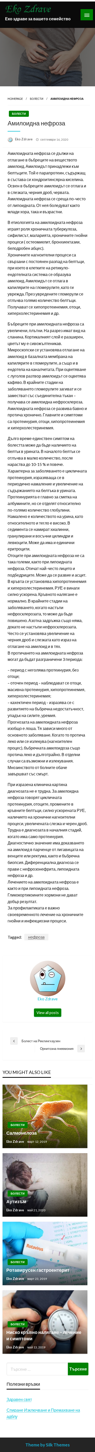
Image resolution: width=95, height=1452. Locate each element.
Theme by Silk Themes (47, 1444)
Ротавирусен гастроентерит (37, 1270)
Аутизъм (16, 1201)
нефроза (36, 937)
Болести (36, 98)
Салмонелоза (21, 1133)
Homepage (15, 98)
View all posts (47, 1012)
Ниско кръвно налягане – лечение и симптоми (43, 1335)
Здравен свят (19, 1399)
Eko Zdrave (24, 139)
